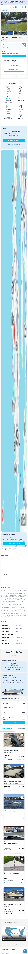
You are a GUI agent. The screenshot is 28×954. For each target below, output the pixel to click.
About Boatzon (6, 953)
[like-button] (25, 10)
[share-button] (22, 10)
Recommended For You (7, 729)
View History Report (13, 543)
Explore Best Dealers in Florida (8, 548)
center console (8, 102)
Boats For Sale (9, 944)
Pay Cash (14, 655)
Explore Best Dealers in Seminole (9, 549)
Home (3, 944)
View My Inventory (13, 144)
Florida (15, 944)
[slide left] (3, 21)
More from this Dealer (21, 729)
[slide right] (25, 21)
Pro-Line (8, 111)
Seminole (21, 944)
